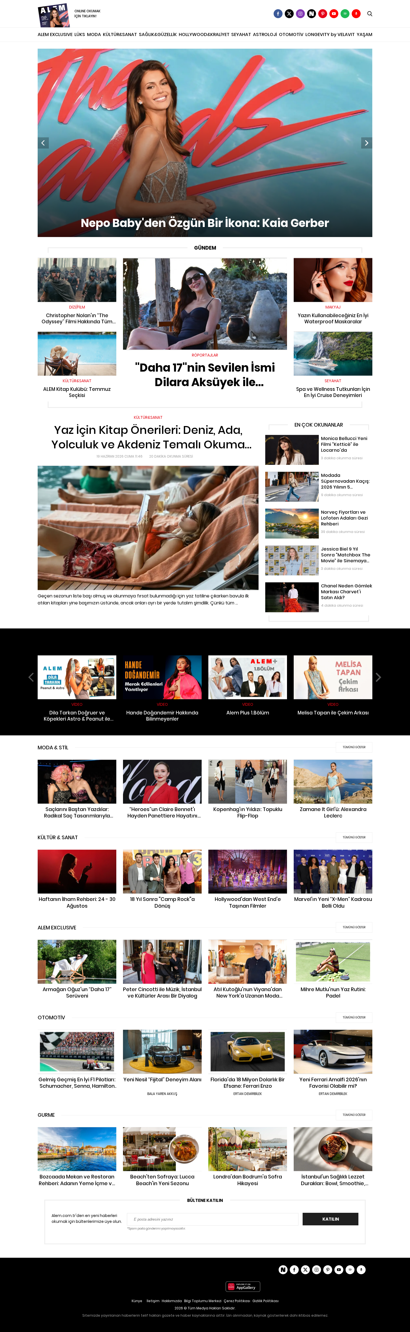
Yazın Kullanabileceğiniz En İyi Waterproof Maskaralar (333, 263)
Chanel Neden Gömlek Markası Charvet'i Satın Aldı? (315, 585)
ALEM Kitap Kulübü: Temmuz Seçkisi (77, 334)
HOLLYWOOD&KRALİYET (204, 34)
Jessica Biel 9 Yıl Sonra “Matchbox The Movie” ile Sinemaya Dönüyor (311, 551)
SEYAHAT (241, 34)
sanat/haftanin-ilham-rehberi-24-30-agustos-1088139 (77, 855)
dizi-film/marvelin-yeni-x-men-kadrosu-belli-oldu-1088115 (333, 855)
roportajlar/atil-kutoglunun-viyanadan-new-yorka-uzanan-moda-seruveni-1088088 (248, 948)
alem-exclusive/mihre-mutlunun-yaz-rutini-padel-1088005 (333, 945)
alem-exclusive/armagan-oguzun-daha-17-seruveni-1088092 (77, 945)
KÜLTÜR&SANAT (120, 34)
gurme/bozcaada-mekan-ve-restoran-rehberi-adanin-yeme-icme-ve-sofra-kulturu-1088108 (77, 1135)
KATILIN (330, 1219)
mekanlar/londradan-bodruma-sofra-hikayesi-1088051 (247, 1133)
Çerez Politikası (237, 1300)
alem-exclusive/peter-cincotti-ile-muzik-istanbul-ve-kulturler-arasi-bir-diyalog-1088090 (162, 948)
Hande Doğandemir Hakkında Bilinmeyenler (162, 660)
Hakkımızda (172, 1300)
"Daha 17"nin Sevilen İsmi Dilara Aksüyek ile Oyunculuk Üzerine (205, 260)
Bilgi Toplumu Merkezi (202, 1300)
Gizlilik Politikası (265, 1300)
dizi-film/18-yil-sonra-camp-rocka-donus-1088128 (162, 855)
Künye (137, 1300)
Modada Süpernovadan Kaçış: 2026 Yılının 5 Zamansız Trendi (317, 477)
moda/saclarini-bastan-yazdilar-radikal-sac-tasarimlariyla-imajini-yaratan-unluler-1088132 (77, 768)
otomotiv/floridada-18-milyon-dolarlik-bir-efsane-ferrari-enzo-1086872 (247, 1035)
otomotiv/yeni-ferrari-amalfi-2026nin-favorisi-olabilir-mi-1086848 (333, 1035)
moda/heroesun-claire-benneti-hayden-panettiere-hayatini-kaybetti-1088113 (162, 768)
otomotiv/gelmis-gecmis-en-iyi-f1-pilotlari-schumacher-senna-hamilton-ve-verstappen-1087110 (77, 1038)
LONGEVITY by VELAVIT (330, 34)
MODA (94, 34)
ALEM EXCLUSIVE (55, 34)
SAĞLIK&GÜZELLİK (158, 34)
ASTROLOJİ (265, 34)
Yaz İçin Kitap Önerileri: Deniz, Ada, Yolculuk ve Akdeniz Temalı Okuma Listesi (111, 417)
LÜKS (79, 34)
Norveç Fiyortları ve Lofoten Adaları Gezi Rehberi (311, 511)
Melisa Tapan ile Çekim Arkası (333, 658)
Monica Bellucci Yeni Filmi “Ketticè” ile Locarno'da (312, 437)
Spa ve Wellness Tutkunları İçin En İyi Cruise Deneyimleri (333, 337)
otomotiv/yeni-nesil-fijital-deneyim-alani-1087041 (162, 1035)
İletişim (153, 1300)
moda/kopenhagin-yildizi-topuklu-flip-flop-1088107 (248, 765)
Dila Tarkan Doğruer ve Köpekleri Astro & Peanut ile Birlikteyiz (77, 660)
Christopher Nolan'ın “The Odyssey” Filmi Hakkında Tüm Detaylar (77, 263)
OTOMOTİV (291, 34)
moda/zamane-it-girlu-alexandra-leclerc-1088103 (333, 765)
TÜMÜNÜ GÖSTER (354, 747)
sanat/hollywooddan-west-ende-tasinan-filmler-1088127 (247, 855)
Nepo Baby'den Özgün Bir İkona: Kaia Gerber (80, 51)
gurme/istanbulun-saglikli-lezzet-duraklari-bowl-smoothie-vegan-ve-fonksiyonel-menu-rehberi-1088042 (333, 1135)
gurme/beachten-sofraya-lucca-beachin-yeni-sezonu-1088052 (162, 1133)
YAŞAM (364, 34)
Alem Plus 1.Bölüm (248, 658)
